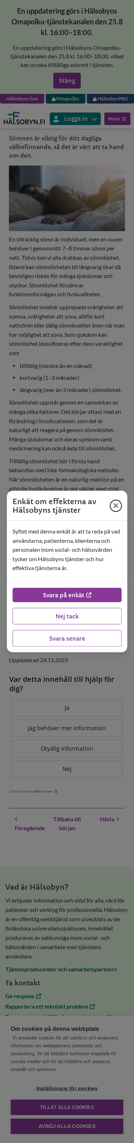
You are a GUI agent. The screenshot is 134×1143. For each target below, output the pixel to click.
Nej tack (67, 616)
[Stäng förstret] (115, 505)
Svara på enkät (63, 594)
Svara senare (67, 638)
